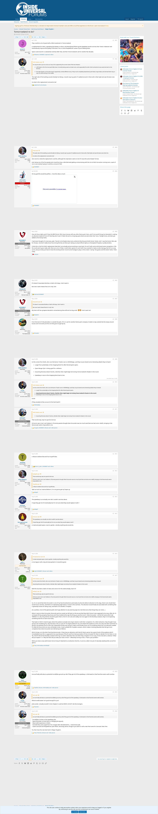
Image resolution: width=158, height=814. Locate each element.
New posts (16, 22)
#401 (116, 40)
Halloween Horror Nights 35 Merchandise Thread (131, 91)
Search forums (24, 22)
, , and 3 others (43, 571)
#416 (116, 553)
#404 (116, 171)
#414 (116, 496)
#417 (116, 575)
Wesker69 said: (36, 302)
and (40, 85)
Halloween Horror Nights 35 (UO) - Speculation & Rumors (133, 98)
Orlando (28, 688)
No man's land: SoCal (25, 73)
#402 (116, 59)
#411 (116, 409)
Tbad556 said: (36, 484)
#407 (116, 298)
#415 (116, 513)
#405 (116, 231)
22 (32, 37)
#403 (116, 147)
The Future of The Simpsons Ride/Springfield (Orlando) (130, 84)
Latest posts (124, 66)
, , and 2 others (43, 54)
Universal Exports (26, 426)
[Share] (113, 40)
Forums (23, 19)
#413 (116, 470)
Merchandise (39, 19)
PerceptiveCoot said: (38, 556)
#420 (116, 711)
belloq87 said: (36, 474)
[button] (30, 19)
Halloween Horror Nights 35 (129, 74)
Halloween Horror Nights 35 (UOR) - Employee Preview (133, 77)
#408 (116, 319)
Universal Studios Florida (129, 88)
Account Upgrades (33, 22)
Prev (17, 37)
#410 (116, 382)
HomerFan (18, 34)
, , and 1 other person (45, 428)
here (107, 26)
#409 (116, 359)
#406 (116, 280)
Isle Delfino (27, 248)
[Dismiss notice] (142, 26)
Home (17, 19)
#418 (116, 671)
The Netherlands (26, 333)
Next (43, 37)
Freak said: (35, 150)
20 (27, 37)
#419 (116, 692)
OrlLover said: (36, 517)
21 (29, 37)
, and (41, 645)
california (28, 571)
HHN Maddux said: (37, 62)
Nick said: (35, 695)
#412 (116, 453)
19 (24, 37)
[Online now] (22, 66)
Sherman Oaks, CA (25, 295)
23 (35, 37)
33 (39, 37)
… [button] (22, 37)
